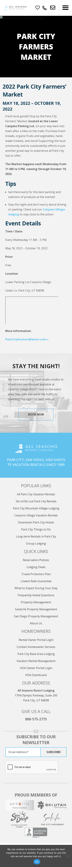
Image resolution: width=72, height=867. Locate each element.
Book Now (36, 414)
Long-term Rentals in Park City (36, 536)
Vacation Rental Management (36, 661)
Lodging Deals (36, 567)
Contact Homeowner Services (36, 647)
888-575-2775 (36, 719)
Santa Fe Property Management (36, 609)
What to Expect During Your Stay (36, 588)
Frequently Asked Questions (36, 595)
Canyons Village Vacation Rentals (36, 515)
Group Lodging (36, 543)
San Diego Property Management (36, 616)
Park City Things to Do (36, 529)
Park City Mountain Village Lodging (36, 508)
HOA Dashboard (36, 675)
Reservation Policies (36, 560)
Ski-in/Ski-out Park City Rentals (36, 501)
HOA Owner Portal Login (36, 668)
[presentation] (32, 767)
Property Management (36, 602)
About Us (36, 623)
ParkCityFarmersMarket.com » (27, 339)
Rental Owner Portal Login (36, 640)
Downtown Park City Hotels (36, 522)
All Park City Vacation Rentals (36, 494)
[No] (67, 856)
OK (37, 861)
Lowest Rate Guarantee (36, 581)
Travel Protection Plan (36, 574)
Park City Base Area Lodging (36, 654)
